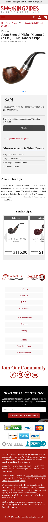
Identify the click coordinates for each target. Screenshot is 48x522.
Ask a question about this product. (17, 138)
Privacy (24, 331)
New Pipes (5, 23)
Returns (24, 340)
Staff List (24, 289)
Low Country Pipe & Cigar (36, 476)
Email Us (6, 279)
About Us (24, 296)
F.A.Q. (24, 302)
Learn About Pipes (24, 318)
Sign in (24, 128)
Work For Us (24, 308)
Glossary (24, 324)
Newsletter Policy (24, 353)
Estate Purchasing (24, 346)
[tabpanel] (16, 235)
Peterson (15, 23)
